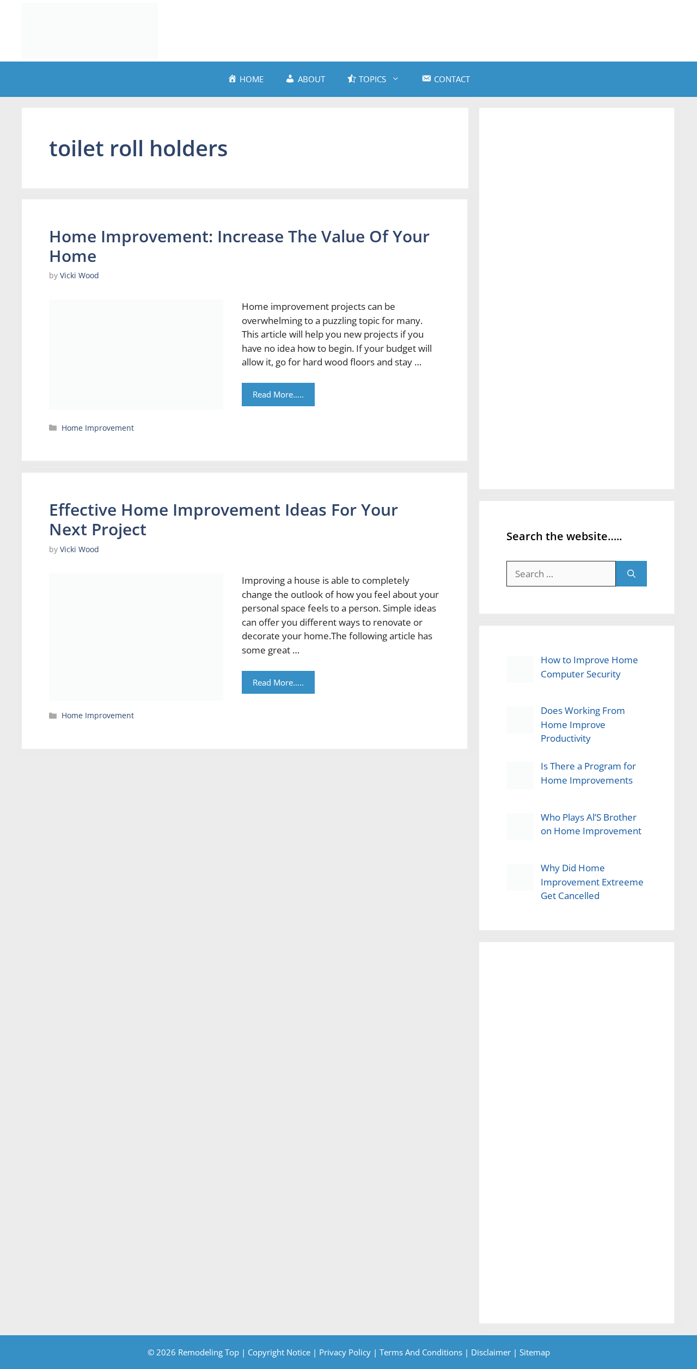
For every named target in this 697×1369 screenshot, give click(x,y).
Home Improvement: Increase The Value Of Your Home (239, 246)
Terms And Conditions (421, 1352)
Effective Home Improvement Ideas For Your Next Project (223, 519)
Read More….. (278, 394)
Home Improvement (98, 428)
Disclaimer (491, 1352)
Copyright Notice (279, 1352)
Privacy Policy (345, 1352)
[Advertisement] (477, 28)
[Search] (631, 574)
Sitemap (534, 1352)
